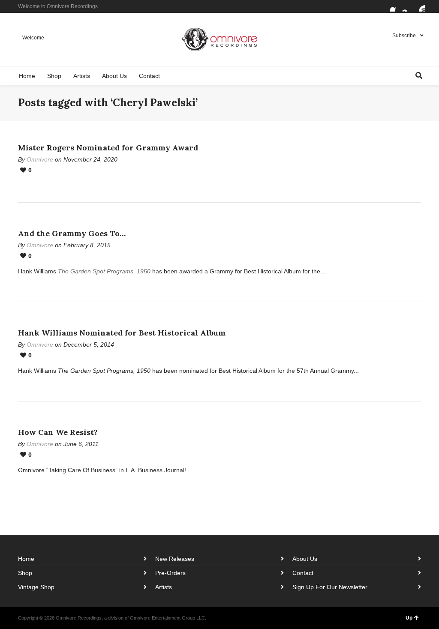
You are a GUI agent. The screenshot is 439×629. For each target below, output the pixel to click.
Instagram (408, 6)
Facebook (395, 6)
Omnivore (40, 159)
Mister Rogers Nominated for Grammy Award (108, 148)
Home (26, 558)
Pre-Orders (170, 572)
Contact (302, 572)
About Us (304, 558)
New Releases (174, 558)
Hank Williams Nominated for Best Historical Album (122, 333)
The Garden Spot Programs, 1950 (104, 271)
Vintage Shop (36, 587)
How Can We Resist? (58, 432)
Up (409, 618)
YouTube (420, 6)
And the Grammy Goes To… (72, 233)
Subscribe (404, 36)
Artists (163, 587)
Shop (25, 572)
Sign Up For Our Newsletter (329, 587)
